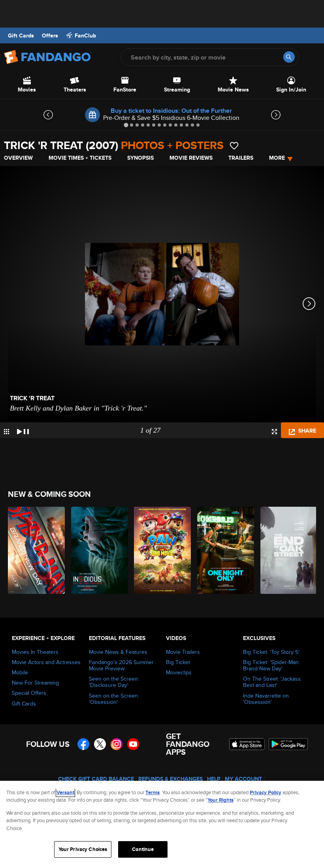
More (277, 158)
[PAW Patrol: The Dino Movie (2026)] (161, 550)
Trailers (240, 158)
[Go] (289, 57)
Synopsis (140, 158)
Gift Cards (21, 35)
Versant (65, 792)
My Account (243, 779)
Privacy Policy (265, 792)
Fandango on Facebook (83, 744)
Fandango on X (100, 744)
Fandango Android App (288, 744)
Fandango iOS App (247, 744)
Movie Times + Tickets (80, 158)
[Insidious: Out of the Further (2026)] (98, 550)
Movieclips (179, 672)
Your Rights (220, 800)
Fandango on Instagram (116, 744)
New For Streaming (35, 683)
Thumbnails (6, 431)
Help (213, 779)
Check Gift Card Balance (96, 779)
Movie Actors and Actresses (46, 662)
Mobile (20, 672)
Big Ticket (178, 662)
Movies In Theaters (35, 652)
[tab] (126, 125)
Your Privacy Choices (82, 849)
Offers (50, 35)
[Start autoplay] (23, 430)
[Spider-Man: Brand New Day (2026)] (35, 550)
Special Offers (29, 693)
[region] (162, 822)
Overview (18, 158)
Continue (143, 849)
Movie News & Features (118, 652)
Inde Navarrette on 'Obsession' (266, 699)
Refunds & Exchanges (170, 779)
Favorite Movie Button (234, 145)
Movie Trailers (183, 652)
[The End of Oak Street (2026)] (287, 550)
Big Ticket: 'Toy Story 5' (271, 652)
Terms (152, 792)
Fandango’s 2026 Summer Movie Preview (121, 665)
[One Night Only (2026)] (224, 550)
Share (306, 431)
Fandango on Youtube (133, 744)
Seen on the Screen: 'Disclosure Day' (114, 682)
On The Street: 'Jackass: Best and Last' (272, 682)
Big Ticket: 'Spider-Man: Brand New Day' (271, 665)
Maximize (274, 431)
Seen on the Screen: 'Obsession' (114, 699)
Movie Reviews (191, 158)
